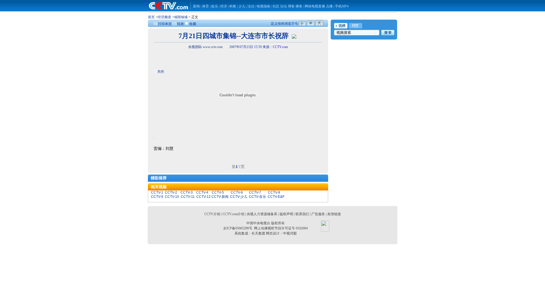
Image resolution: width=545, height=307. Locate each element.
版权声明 (286, 214)
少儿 (241, 6)
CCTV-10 (172, 197)
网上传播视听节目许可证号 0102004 (281, 228)
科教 (233, 6)
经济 (224, 6)
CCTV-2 (171, 192)
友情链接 (334, 214)
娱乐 (214, 6)
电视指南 (263, 6)
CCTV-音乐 (257, 197)
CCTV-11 (188, 197)
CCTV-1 (157, 192)
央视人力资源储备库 (262, 214)
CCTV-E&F (276, 197)
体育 (205, 6)
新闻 (196, 6)
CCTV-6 (237, 192)
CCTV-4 (202, 192)
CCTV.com (280, 47)
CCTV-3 (187, 192)
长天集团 (258, 233)
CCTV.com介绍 (233, 214)
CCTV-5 (218, 192)
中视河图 (290, 233)
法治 (251, 6)
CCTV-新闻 (220, 197)
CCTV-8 (274, 192)
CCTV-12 (203, 197)
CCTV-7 (255, 192)
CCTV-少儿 (238, 197)
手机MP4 (342, 6)
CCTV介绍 (212, 214)
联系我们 (302, 214)
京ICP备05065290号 (237, 228)
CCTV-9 (157, 197)
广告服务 (318, 214)
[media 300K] (294, 36)
